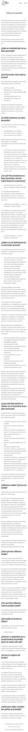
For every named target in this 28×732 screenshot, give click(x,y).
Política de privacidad (14, 726)
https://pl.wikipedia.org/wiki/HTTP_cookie (12, 546)
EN (21, 3)
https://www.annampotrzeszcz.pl (10, 35)
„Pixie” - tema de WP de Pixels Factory (14, 729)
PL (19, 3)
